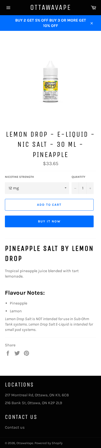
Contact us (15, 427)
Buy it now (49, 221)
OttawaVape (50, 7)
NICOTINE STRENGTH (19, 177)
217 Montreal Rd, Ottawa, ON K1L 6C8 (37, 395)
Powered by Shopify (49, 443)
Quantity (78, 177)
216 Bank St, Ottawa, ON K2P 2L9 (33, 402)
